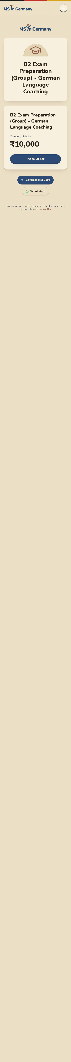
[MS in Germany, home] (18, 8)
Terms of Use (44, 209)
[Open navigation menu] (63, 8)
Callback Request (38, 180)
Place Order (35, 159)
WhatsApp (37, 191)
